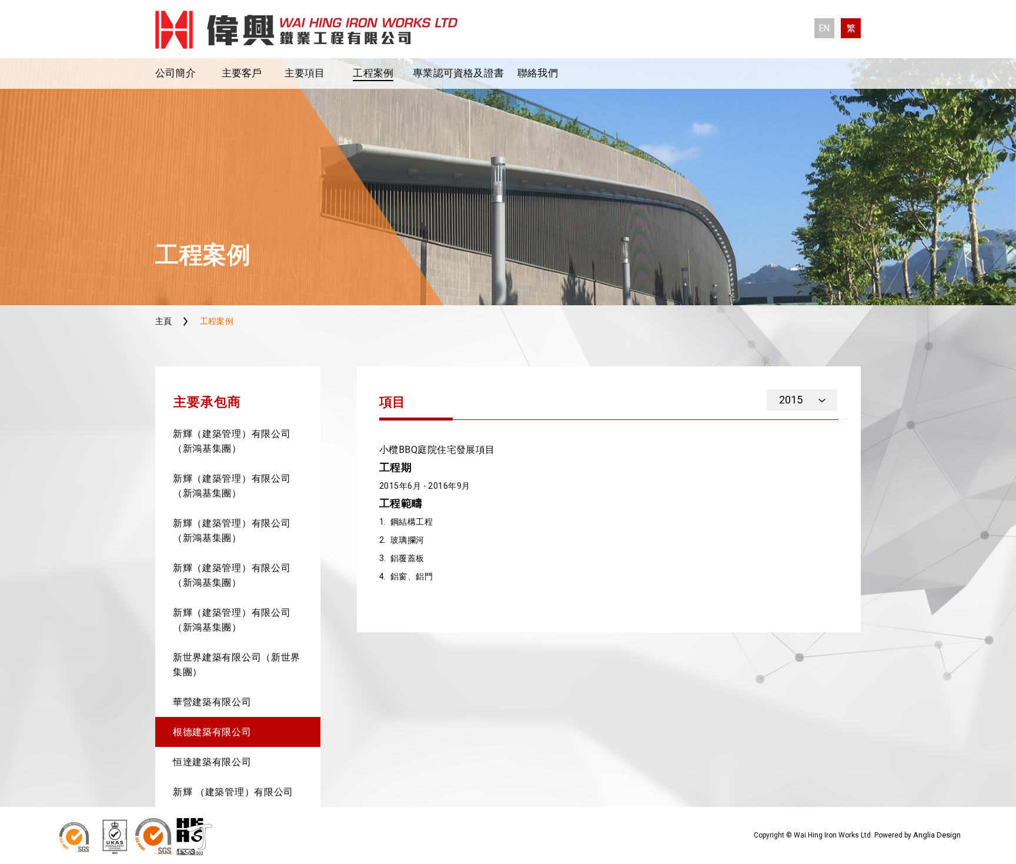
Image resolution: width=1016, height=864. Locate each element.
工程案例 (373, 73)
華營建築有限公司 (212, 702)
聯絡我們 (537, 73)
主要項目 (305, 73)
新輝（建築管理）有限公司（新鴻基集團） (231, 441)
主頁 (163, 321)
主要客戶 (242, 73)
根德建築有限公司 (212, 732)
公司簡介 (175, 73)
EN (824, 28)
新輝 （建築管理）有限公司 (233, 792)
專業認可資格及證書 (458, 73)
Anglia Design (937, 834)
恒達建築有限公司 (212, 762)
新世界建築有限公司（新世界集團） (236, 665)
